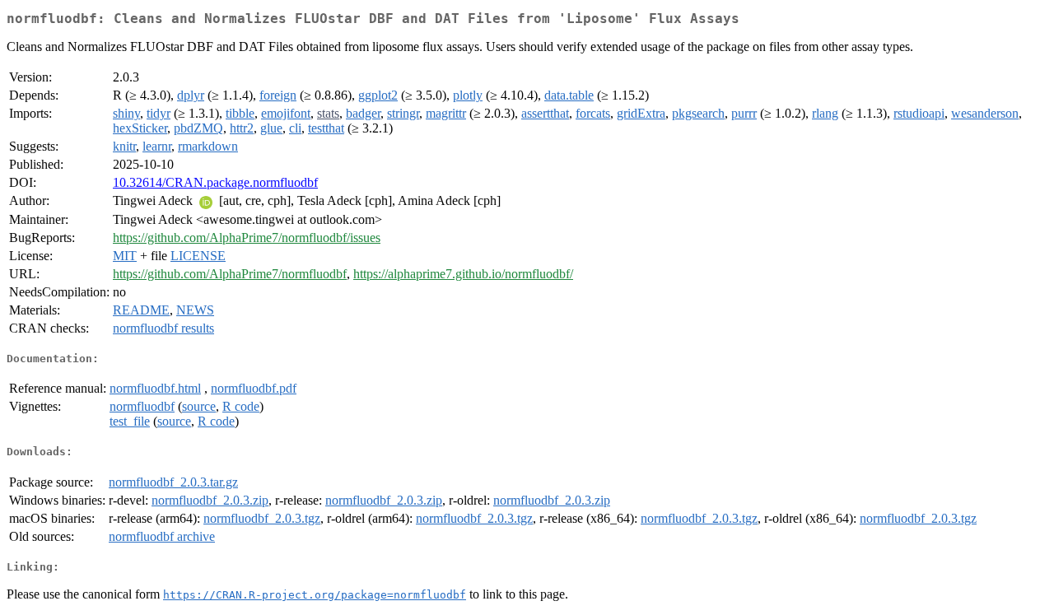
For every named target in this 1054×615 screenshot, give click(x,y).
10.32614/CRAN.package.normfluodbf (215, 182)
